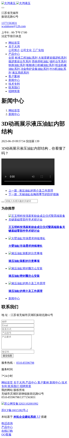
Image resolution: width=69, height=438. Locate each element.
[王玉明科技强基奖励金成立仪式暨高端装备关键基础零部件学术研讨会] (38, 219)
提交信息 (7, 355)
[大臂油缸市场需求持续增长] (26, 238)
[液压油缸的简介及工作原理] (26, 283)
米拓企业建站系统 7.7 (26, 416)
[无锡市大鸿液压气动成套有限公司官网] (34, 3)
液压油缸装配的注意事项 (24, 260)
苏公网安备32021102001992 (21, 403)
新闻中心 (14, 114)
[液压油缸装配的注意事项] (25, 253)
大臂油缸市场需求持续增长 (25, 245)
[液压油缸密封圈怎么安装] (25, 268)
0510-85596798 (25, 362)
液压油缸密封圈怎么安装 (24, 275)
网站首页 (14, 42)
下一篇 (33, 194)
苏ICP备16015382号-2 (14, 410)
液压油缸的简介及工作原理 (25, 290)
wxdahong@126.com (13, 26)
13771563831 (9, 23)
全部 (11, 57)
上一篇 (30, 190)
